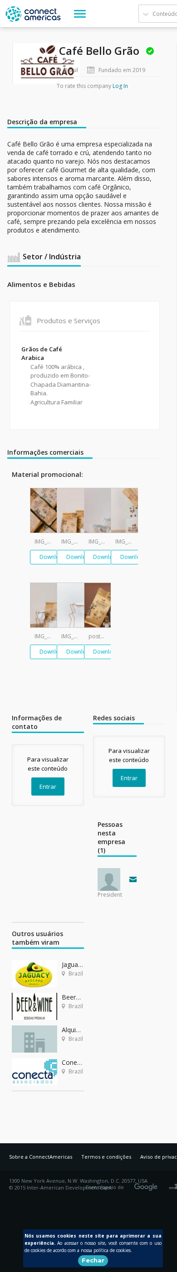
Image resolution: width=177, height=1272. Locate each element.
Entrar (47, 786)
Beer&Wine (73, 997)
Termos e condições (106, 1156)
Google (147, 1184)
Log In (120, 86)
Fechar (93, 1260)
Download (52, 557)
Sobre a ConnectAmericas (40, 1156)
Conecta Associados (73, 1062)
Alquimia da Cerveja (73, 1029)
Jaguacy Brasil (73, 964)
